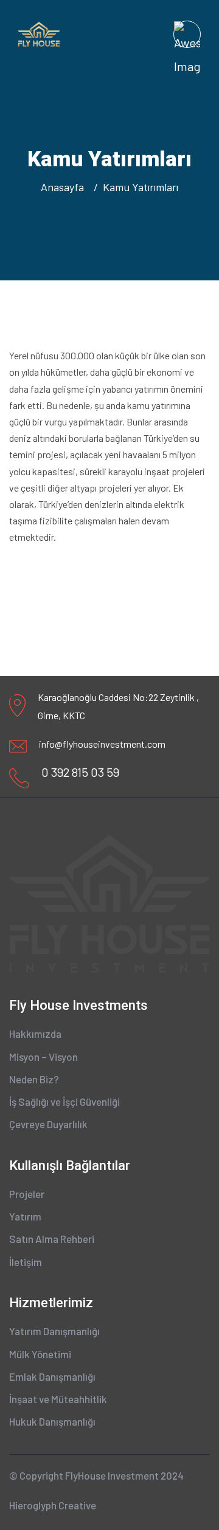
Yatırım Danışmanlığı (54, 1331)
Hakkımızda (35, 1033)
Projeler (26, 1194)
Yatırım (25, 1216)
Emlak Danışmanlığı (52, 1376)
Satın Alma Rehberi (51, 1239)
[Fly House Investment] (39, 33)
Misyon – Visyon (43, 1057)
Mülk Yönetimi (40, 1354)
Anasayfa (65, 187)
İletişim (25, 1262)
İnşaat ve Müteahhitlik (58, 1399)
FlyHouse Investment (112, 1475)
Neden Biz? (34, 1079)
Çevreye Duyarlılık (48, 1124)
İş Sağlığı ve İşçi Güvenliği (64, 1101)
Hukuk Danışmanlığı (52, 1421)
